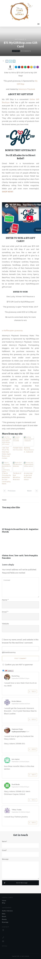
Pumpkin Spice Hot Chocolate (18, 449)
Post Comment (20, 658)
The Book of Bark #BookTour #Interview (17, 476)
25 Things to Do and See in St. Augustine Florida (20, 523)
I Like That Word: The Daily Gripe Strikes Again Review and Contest (6, 453)
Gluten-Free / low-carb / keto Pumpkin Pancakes (20, 549)
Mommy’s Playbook (27, 89)
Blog (3, 903)
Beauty (4, 919)
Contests (15, 51)
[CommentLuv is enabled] (9, 670)
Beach (4, 916)
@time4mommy (9, 652)
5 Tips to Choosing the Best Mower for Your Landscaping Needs (6, 478)
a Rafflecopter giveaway (12, 330)
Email (5, 612)
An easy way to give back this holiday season (28, 476)
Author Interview (7, 911)
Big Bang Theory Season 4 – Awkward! (29, 450)
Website (5, 623)
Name (5, 600)
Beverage (5, 922)
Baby (3, 914)
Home (4, 900)
